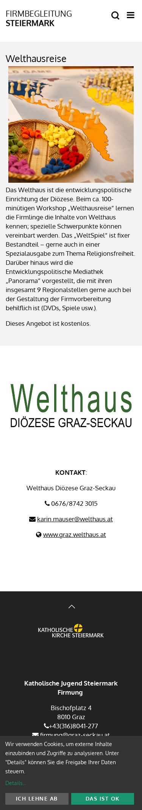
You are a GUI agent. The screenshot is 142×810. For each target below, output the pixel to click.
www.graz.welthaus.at (74, 534)
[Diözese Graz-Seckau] (71, 636)
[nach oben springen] (71, 607)
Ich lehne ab (37, 798)
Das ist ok (103, 798)
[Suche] (115, 15)
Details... (15, 783)
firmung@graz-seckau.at (74, 735)
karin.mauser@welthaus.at (75, 519)
